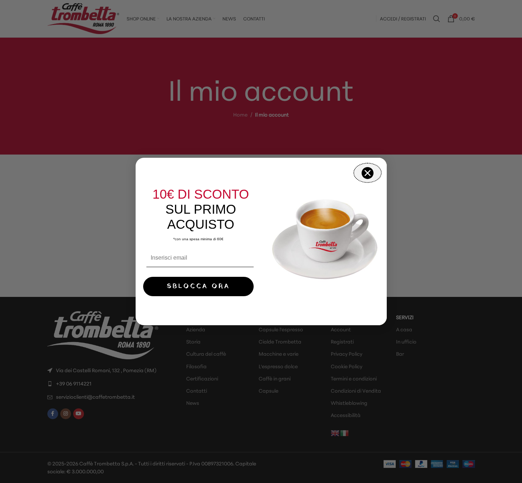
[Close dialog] (367, 173)
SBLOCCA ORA (198, 286)
